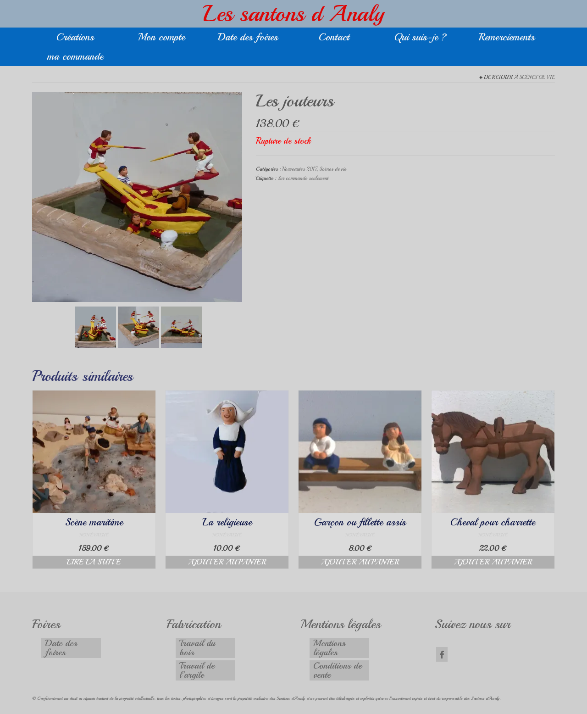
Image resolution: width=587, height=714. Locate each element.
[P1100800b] (138, 326)
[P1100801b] (95, 326)
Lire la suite (94, 562)
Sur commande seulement (302, 178)
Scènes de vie (537, 77)
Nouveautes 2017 (299, 169)
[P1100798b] (137, 195)
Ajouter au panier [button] (227, 562)
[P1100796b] (182, 326)
